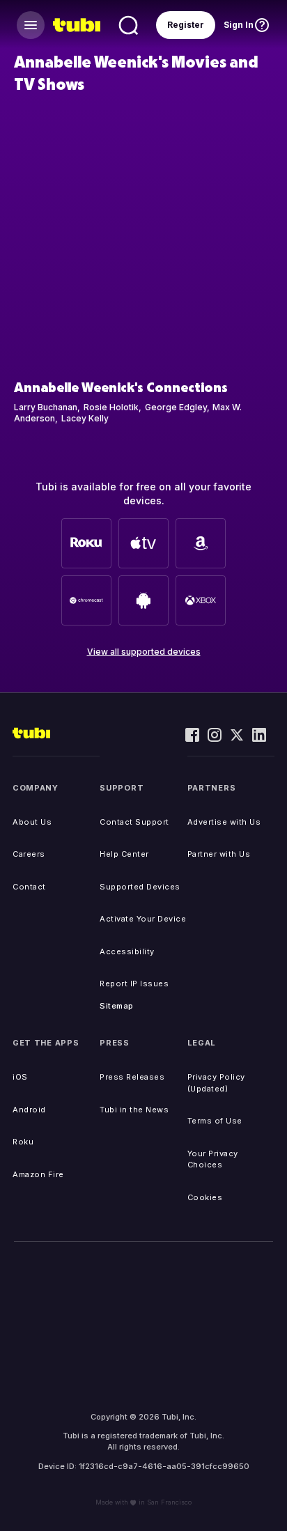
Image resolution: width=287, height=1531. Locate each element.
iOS (20, 1077)
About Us (32, 822)
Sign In (239, 25)
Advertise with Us (224, 822)
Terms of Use (214, 1121)
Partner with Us (219, 854)
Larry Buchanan (45, 407)
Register (185, 25)
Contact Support (134, 822)
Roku (23, 1142)
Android (29, 1109)
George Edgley (176, 407)
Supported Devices (140, 887)
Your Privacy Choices (212, 1159)
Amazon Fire (38, 1174)
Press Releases (132, 1077)
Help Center (124, 854)
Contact (29, 887)
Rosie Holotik (111, 407)
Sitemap (117, 1006)
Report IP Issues (134, 983)
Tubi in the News (134, 1109)
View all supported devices (144, 651)
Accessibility (127, 951)
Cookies (205, 1197)
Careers (29, 854)
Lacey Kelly (85, 418)
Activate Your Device (143, 919)
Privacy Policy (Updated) (216, 1083)
